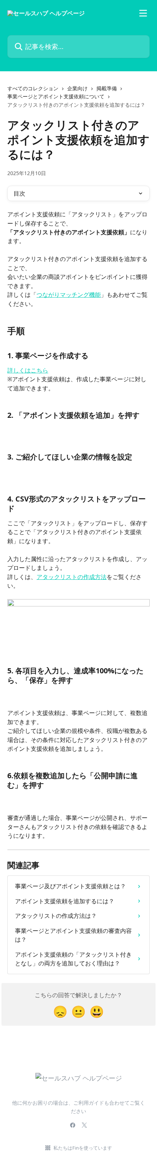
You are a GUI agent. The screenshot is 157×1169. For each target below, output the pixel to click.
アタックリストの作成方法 (72, 577)
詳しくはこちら (27, 370)
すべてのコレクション (32, 88)
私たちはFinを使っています (82, 1148)
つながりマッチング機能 (69, 295)
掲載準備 (106, 88)
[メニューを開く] (143, 13)
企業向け (77, 88)
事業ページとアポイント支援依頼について (55, 96)
